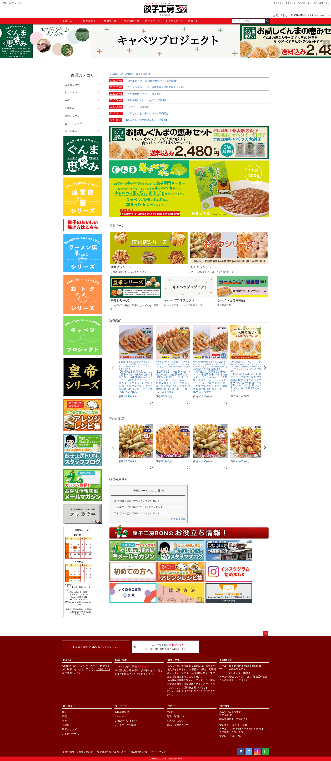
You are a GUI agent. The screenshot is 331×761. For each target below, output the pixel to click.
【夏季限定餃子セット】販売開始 (135, 93)
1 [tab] (157, 61)
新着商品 (91, 20)
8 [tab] (174, 61)
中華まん (69, 107)
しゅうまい (71, 92)
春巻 (67, 100)
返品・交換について (178, 725)
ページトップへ (265, 633)
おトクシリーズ (73, 123)
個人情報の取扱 (138, 751)
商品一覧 (111, 20)
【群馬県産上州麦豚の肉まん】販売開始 (139, 120)
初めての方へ (176, 20)
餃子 (64, 712)
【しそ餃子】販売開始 (129, 106)
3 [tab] (162, 61)
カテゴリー (69, 705)
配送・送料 (121, 659)
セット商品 (71, 131)
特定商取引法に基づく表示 (111, 751)
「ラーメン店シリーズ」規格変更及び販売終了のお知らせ (149, 87)
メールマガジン (322, 3)
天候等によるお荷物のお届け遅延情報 (129, 74)
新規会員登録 (178, 519)
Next (326, 43)
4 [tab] (164, 61)
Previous (4, 43)
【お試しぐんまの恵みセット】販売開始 (139, 113)
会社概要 (225, 705)
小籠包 (65, 725)
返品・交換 (174, 659)
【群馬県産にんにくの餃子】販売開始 (138, 100)
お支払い (67, 659)
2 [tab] (160, 61)
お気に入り (133, 20)
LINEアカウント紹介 (125, 720)
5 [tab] (167, 61)
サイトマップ (158, 751)
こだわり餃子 (72, 84)
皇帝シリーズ (72, 115)
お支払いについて (176, 720)
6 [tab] (169, 61)
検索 (267, 21)
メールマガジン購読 (125, 725)
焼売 (64, 716)
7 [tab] (172, 61)
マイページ (154, 20)
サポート (172, 705)
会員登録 (291, 3)
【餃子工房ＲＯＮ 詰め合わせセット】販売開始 (143, 80)
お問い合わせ (86, 751)
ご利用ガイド (305, 3)
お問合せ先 (226, 659)
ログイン (279, 3)
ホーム (68, 20)
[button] (113, 368)
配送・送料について (178, 716)
